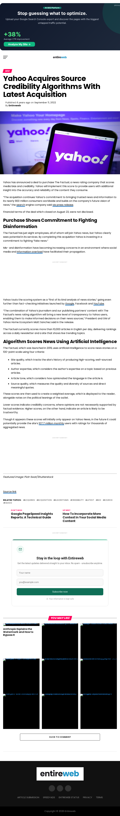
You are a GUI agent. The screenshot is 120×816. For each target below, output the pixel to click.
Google (69, 303)
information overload (30, 252)
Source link (9, 491)
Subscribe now (60, 591)
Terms (99, 797)
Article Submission (28, 797)
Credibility (77, 500)
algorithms (62, 500)
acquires (29, 500)
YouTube (98, 303)
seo (99, 500)
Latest (90, 500)
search (20, 205)
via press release (62, 205)
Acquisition (45, 500)
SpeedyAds (49, 797)
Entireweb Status (69, 797)
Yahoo (8, 503)
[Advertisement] (60, 277)
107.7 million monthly (51, 423)
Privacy (87, 797)
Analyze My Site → (19, 44)
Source (108, 500)
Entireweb (15, 105)
